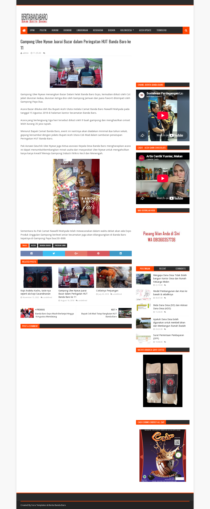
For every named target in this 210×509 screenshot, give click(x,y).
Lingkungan (82, 30)
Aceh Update (145, 30)
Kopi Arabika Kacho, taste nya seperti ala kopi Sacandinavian (36, 292)
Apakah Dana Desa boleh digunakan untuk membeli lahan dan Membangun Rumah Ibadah (169, 322)
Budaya (111, 30)
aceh (33, 245)
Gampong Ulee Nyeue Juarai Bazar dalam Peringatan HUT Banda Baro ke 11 (73, 293)
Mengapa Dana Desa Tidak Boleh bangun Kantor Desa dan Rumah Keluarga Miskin (170, 278)
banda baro (45, 245)
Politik (43, 30)
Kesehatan (98, 30)
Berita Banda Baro (57, 505)
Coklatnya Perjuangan (107, 290)
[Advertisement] (129, 16)
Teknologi (161, 30)
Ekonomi (67, 30)
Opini (32, 30)
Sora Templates (38, 505)
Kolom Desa (126, 30)
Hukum (55, 30)
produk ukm (60, 245)
